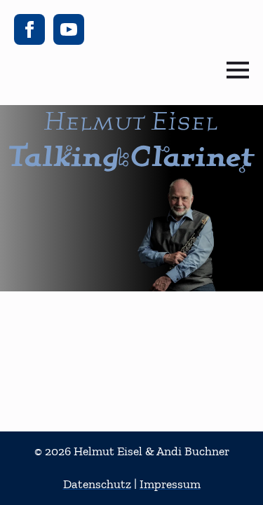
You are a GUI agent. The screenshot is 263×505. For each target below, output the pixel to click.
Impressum (170, 484)
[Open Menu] (238, 70)
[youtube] (68, 29)
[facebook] (29, 29)
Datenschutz (97, 484)
